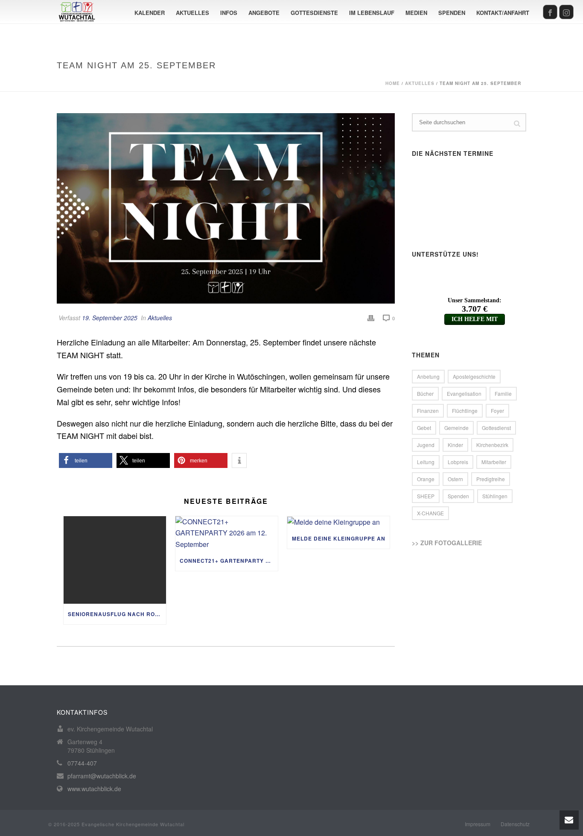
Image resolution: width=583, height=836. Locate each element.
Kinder (455, 444)
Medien (416, 13)
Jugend (425, 444)
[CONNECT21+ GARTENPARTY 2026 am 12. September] (226, 533)
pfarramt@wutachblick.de (101, 776)
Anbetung (428, 376)
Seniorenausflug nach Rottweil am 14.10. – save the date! (117, 614)
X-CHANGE (430, 513)
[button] (85, 460)
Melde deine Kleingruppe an (338, 538)
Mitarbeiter (493, 461)
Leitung (425, 461)
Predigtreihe (490, 478)
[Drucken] (370, 318)
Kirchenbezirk (492, 444)
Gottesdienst (496, 427)
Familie (503, 393)
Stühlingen (494, 496)
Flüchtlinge (465, 410)
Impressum (477, 824)
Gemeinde (456, 427)
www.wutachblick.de (94, 788)
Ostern (455, 478)
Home (392, 83)
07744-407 (82, 763)
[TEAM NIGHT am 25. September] (226, 208)
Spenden (451, 13)
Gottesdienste (314, 13)
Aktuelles (192, 13)
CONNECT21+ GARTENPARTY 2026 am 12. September (229, 560)
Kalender (149, 13)
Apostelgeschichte (474, 376)
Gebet (424, 427)
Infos (228, 13)
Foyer (497, 410)
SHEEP (425, 496)
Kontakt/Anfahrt (502, 13)
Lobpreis (458, 461)
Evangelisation (464, 393)
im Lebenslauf (371, 13)
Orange (425, 478)
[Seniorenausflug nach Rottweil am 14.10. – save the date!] (115, 560)
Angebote (264, 13)
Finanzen (428, 410)
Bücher (425, 393)
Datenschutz (515, 824)
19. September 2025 (109, 317)
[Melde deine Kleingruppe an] (338, 522)
